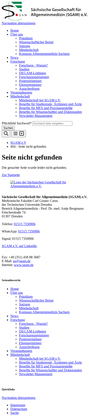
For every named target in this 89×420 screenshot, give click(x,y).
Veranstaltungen (21, 92)
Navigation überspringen (18, 23)
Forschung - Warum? (33, 65)
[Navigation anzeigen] (18, 133)
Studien (24, 69)
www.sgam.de (23, 265)
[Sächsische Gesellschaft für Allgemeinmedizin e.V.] (44, 19)
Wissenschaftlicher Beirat (36, 42)
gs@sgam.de (21, 261)
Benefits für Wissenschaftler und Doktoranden (50, 112)
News (14, 57)
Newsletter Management (35, 116)
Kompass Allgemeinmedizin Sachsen (44, 54)
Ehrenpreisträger (30, 85)
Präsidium (26, 38)
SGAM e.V (18, 142)
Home (14, 30)
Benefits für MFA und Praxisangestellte (46, 108)
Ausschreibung (29, 88)
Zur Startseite (11, 175)
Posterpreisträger (30, 81)
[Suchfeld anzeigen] (6, 133)
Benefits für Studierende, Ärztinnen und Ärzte (50, 104)
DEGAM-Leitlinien (32, 73)
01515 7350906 (24, 224)
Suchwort (17, 123)
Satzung (24, 46)
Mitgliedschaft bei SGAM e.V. (40, 100)
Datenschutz (18, 409)
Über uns (16, 34)
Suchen (8, 128)
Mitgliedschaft (28, 50)
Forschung (17, 61)
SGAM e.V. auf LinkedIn (19, 246)
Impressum (17, 405)
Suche (14, 413)
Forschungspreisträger (34, 77)
